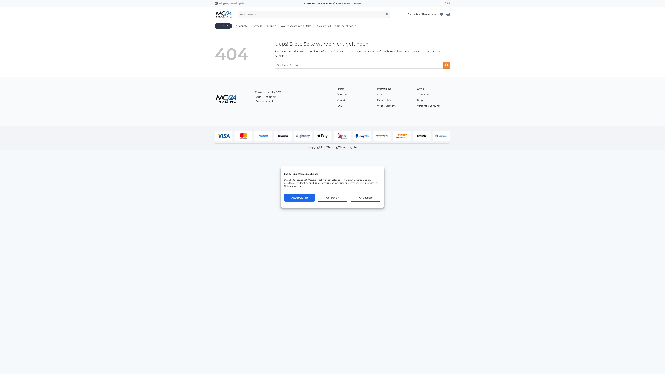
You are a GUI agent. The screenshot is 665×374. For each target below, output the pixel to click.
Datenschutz (384, 100)
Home (340, 88)
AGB (380, 94)
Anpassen (365, 197)
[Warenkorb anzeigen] (448, 14)
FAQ (339, 105)
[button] (422, 14)
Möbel (271, 26)
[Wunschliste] (441, 14)
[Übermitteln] (387, 14)
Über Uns (342, 94)
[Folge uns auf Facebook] (445, 3)
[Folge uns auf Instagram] (448, 3)
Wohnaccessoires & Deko (296, 26)
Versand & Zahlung (428, 105)
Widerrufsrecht (386, 105)
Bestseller (257, 26)
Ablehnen (332, 197)
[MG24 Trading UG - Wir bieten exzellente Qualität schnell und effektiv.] (224, 14)
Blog (420, 100)
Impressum (384, 88)
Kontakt (342, 100)
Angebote (242, 26)
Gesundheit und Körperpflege (335, 26)
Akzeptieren (299, 197)
